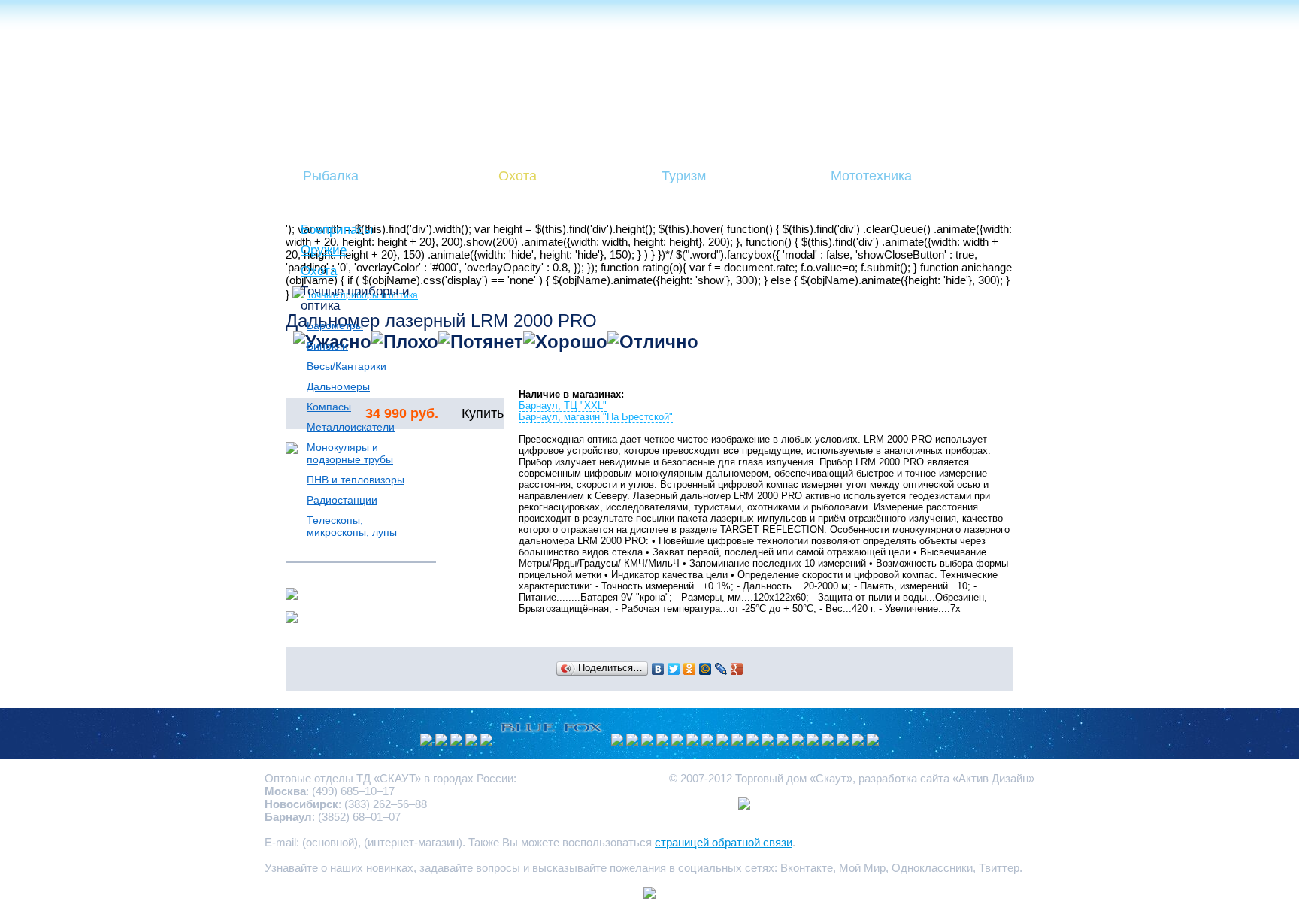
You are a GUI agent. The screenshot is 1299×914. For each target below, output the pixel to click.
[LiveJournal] (721, 669)
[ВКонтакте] (658, 669)
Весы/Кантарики (346, 366)
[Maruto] (632, 741)
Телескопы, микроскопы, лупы (352, 526)
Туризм (684, 175)
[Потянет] (480, 342)
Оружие (324, 249)
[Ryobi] (813, 741)
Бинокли (327, 346)
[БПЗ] (768, 741)
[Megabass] (677, 741)
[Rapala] (783, 741)
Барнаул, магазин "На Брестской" (596, 416)
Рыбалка (331, 175)
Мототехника (871, 175)
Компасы (329, 407)
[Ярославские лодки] (722, 741)
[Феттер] (798, 741)
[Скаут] (828, 741)
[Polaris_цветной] (692, 741)
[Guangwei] (617, 741)
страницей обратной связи (723, 842)
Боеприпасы (337, 229)
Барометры (335, 325)
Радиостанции (342, 500)
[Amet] (486, 741)
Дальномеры (338, 386)
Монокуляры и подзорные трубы (350, 453)
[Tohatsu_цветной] (843, 741)
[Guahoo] (647, 741)
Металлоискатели (351, 427)
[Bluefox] (551, 741)
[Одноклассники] (690, 669)
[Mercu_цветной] (873, 741)
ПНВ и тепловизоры (355, 480)
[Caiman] (707, 741)
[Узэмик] (426, 741)
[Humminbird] (471, 741)
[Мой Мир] (705, 669)
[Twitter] (674, 669)
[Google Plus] (737, 669)
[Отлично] (652, 342)
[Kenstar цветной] (752, 741)
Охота (517, 175)
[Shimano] (858, 741)
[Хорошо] (565, 342)
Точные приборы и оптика (355, 298)
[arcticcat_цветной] (662, 741)
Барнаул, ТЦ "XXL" (563, 405)
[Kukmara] (456, 741)
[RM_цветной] (441, 741)
